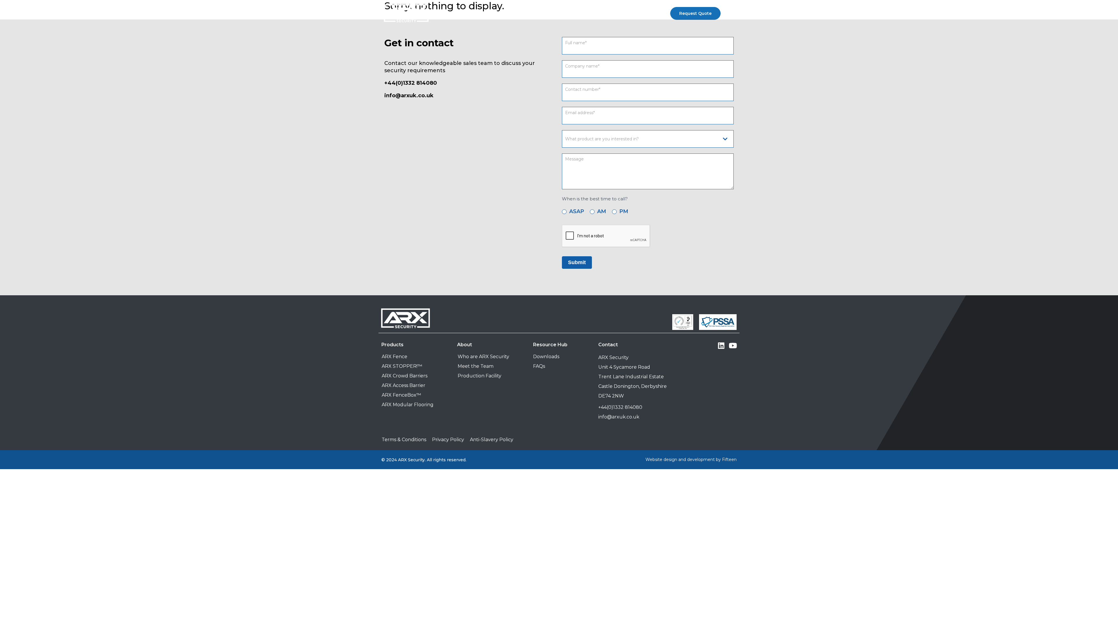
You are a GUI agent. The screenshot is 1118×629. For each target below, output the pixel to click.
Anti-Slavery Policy (491, 439)
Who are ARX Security (483, 356)
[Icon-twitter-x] (709, 345)
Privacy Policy (448, 439)
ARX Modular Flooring (408, 404)
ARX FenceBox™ (401, 395)
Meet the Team (475, 366)
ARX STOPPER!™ (402, 366)
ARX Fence (394, 356)
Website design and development (680, 459)
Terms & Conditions (404, 439)
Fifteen (729, 459)
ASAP (576, 211)
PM (623, 211)
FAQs (539, 366)
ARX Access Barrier (403, 385)
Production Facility (479, 376)
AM (601, 211)
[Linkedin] (721, 345)
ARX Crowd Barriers (404, 376)
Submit (577, 262)
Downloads (546, 356)
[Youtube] (733, 345)
